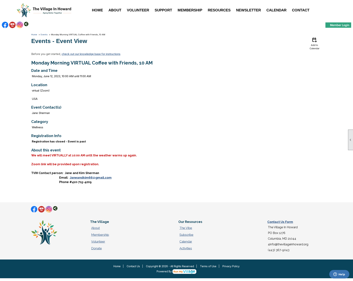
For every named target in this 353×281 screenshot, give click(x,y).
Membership (100, 235)
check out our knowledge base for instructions (91, 54)
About (95, 228)
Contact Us (133, 266)
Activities (185, 248)
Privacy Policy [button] (231, 266)
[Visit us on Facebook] (5, 25)
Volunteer (98, 241)
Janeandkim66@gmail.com (91, 177)
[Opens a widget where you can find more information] (339, 274)
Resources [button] (219, 10)
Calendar (276, 10)
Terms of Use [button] (208, 266)
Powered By (164, 271)
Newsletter (248, 10)
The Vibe (185, 228)
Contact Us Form (280, 222)
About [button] (114, 10)
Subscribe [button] (186, 235)
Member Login (339, 25)
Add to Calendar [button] (314, 43)
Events (44, 34)
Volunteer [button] (138, 10)
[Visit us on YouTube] (12, 25)
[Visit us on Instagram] (20, 25)
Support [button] (163, 10)
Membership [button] (190, 10)
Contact (300, 10)
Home (97, 10)
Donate (96, 248)
